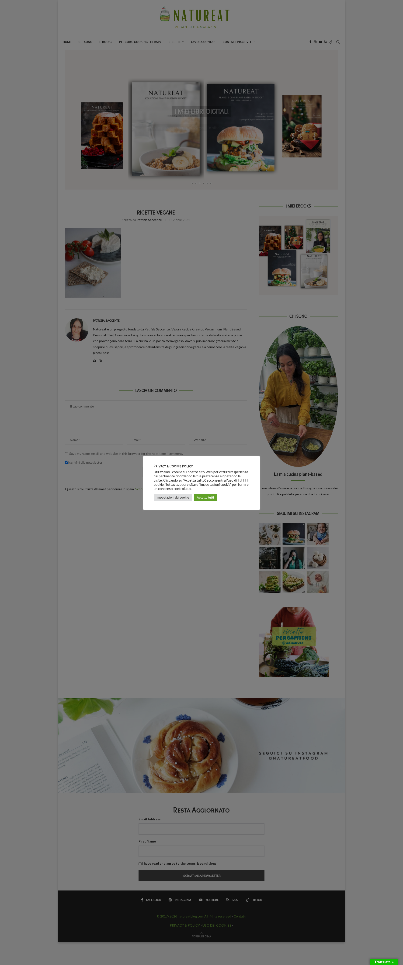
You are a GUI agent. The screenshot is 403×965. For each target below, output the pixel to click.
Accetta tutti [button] (205, 497)
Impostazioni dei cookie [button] (172, 497)
